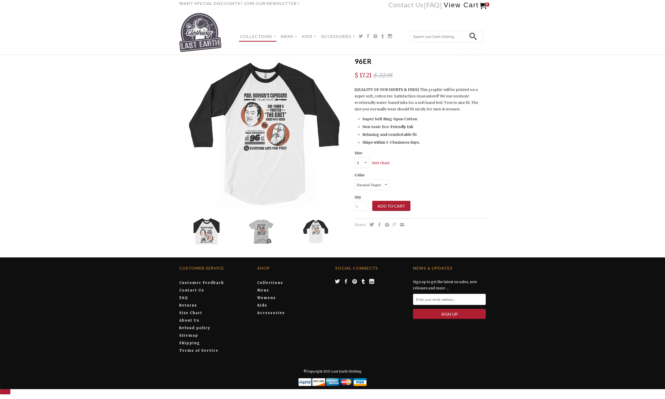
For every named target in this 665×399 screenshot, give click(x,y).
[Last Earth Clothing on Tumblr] (383, 37)
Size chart (381, 163)
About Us (189, 320)
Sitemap (188, 335)
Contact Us (405, 6)
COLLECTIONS (258, 36)
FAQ (433, 6)
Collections (270, 283)
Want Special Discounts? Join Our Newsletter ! (239, 3)
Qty (358, 197)
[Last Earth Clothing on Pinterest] (375, 37)
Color (360, 175)
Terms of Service (198, 350)
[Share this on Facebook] (378, 225)
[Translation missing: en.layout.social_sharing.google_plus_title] (393, 225)
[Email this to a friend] (400, 225)
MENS (289, 36)
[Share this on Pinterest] (385, 225)
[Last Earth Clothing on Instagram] (390, 37)
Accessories (271, 313)
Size (358, 153)
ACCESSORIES (338, 36)
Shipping (189, 343)
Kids (262, 305)
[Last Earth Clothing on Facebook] (368, 37)
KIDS (309, 36)
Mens (263, 290)
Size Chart (190, 313)
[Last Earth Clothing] (205, 32)
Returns (188, 305)
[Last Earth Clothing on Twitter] (361, 37)
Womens (266, 298)
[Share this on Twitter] (370, 224)
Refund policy (194, 328)
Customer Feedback (201, 283)
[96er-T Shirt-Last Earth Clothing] (264, 133)
